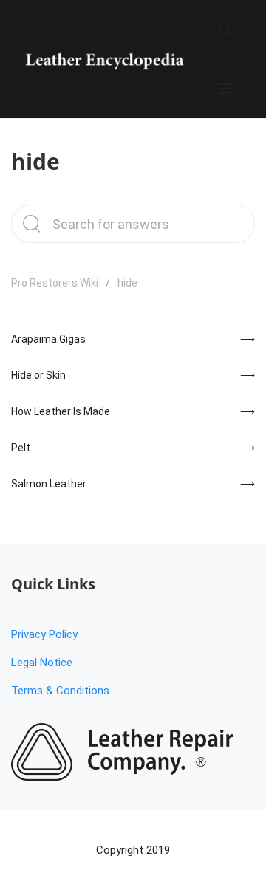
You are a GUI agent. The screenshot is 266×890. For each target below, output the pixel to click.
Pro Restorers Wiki (54, 283)
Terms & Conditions (60, 690)
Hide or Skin (38, 375)
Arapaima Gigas (48, 339)
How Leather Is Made (60, 411)
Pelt (20, 447)
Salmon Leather (48, 484)
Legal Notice (41, 662)
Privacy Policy (44, 634)
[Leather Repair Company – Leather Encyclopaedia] (103, 59)
